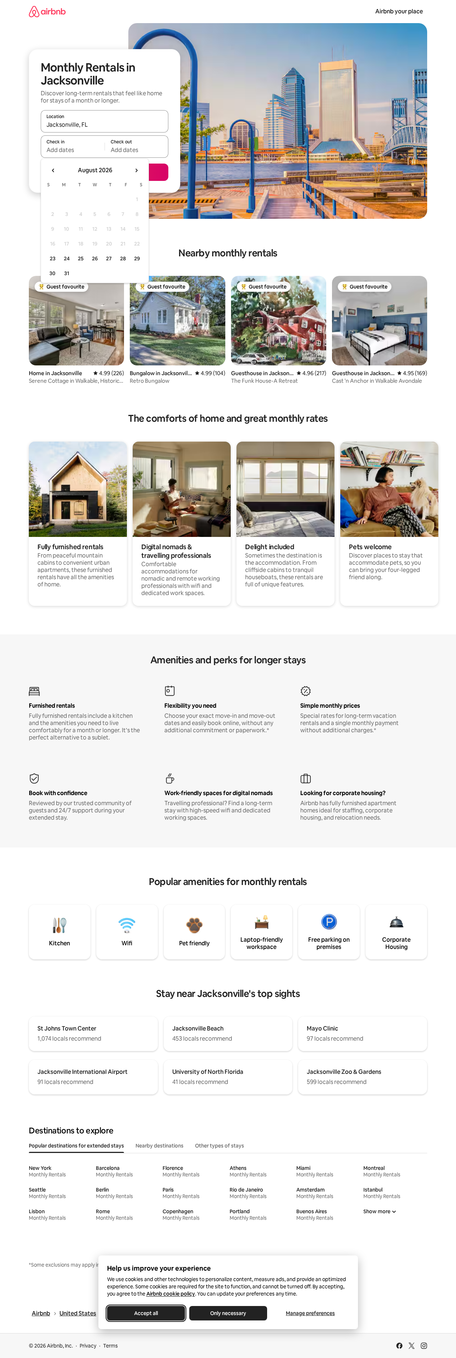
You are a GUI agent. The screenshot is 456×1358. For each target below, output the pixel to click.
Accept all (146, 1313)
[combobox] (105, 124)
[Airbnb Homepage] (47, 11)
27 (109, 258)
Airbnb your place (399, 11)
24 (67, 258)
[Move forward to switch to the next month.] (136, 170)
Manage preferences (310, 1313)
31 (66, 273)
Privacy (88, 1345)
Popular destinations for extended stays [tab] (76, 1145)
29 (137, 258)
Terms (110, 1345)
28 (123, 258)
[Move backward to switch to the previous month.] (53, 170)
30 (52, 273)
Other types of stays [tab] (219, 1145)
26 (95, 258)
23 (53, 258)
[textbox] (73, 150)
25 (81, 258)
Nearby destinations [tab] (159, 1145)
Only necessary (228, 1313)
